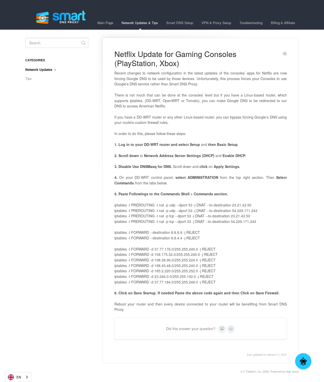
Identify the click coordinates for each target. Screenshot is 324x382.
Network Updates (39, 69)
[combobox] (18, 377)
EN (18, 377)
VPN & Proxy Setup (216, 22)
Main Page (105, 22)
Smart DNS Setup (179, 22)
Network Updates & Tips (140, 22)
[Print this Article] (285, 54)
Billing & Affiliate (283, 22)
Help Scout (292, 371)
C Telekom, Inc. (252, 371)
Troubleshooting (250, 22)
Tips (28, 78)
